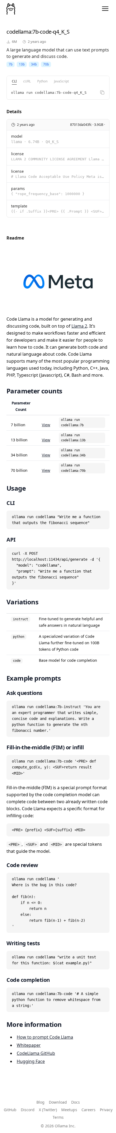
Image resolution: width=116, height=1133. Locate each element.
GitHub (10, 1109)
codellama (18, 31)
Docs (75, 1102)
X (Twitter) (48, 1109)
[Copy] (102, 92)
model (16, 136)
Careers (88, 1109)
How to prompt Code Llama (45, 1037)
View (46, 424)
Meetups (69, 1109)
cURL (27, 81)
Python (42, 81)
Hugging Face (31, 1061)
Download (58, 1102)
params (18, 188)
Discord (28, 1109)
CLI (14, 81)
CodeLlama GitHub (36, 1053)
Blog (40, 1102)
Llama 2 (79, 326)
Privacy (106, 1109)
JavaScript (61, 81)
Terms (58, 1117)
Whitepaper (29, 1045)
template (19, 206)
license (17, 153)
